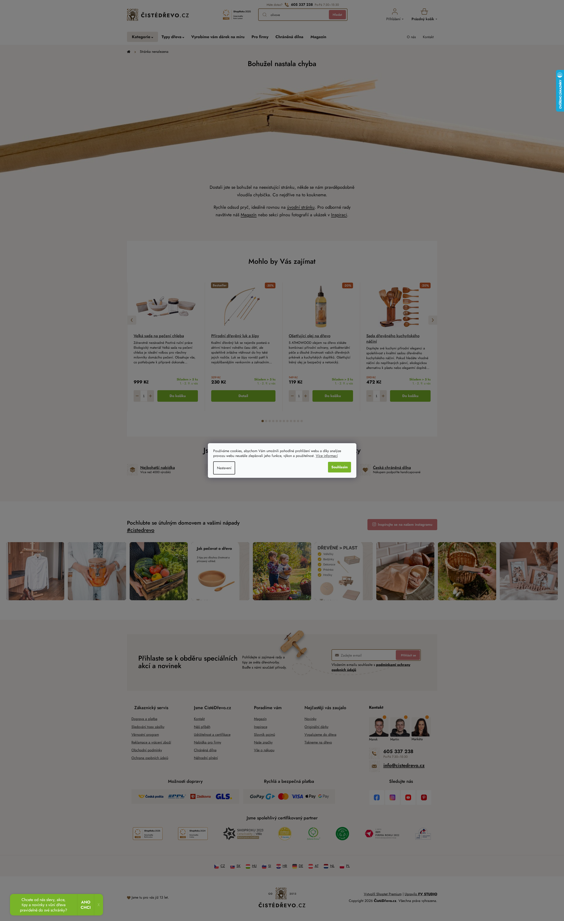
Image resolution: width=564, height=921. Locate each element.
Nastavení (224, 467)
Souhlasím (339, 467)
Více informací (327, 455)
